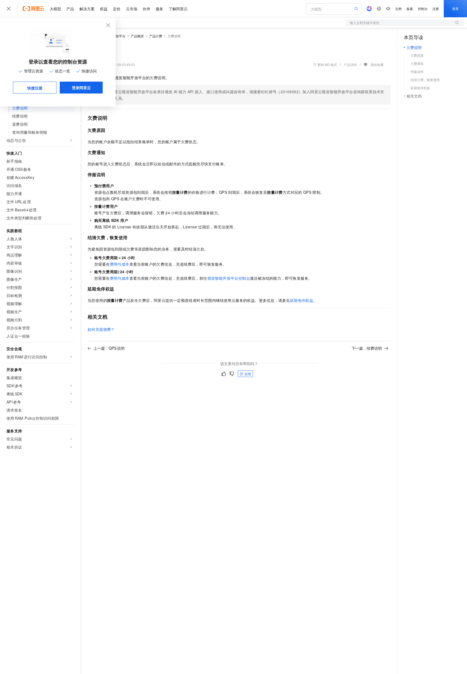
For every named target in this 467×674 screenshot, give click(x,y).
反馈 (248, 373)
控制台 (423, 8)
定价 (117, 8)
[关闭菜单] (8, 8)
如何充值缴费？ (101, 329)
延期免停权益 (301, 300)
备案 (409, 8)
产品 (70, 8)
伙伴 (146, 8)
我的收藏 (377, 64)
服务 (159, 8)
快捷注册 (34, 88)
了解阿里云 (178, 8)
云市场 (131, 8)
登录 (455, 8)
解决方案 (87, 8)
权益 (104, 8)
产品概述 (137, 36)
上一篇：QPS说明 (109, 348)
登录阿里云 (81, 87)
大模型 (55, 8)
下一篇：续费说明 (367, 348)
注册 (435, 8)
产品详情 (350, 64)
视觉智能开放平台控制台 (228, 278)
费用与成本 (119, 264)
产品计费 (155, 36)
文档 (398, 8)
